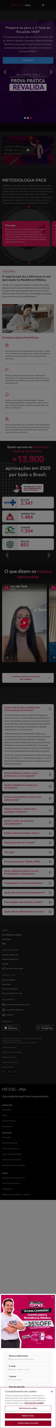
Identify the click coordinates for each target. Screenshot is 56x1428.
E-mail (12, 1366)
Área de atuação (17, 1386)
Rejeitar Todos (28, 1416)
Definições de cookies (28, 1408)
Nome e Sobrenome (18, 1356)
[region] (28, 1407)
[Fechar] (52, 1391)
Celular (12, 1376)
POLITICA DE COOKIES (34, 1403)
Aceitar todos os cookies (28, 1423)
